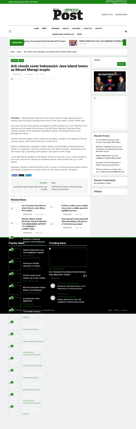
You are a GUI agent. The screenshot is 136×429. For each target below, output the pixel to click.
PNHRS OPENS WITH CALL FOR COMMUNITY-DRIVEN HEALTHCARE (118, 7)
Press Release (28, 244)
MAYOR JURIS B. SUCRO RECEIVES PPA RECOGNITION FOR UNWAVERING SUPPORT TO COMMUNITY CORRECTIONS (34, 224)
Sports (98, 28)
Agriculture (27, 329)
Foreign (14, 60)
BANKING (26, 281)
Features (76, 28)
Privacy (116, 310)
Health (66, 28)
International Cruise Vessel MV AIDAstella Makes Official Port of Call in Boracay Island (75, 221)
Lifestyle (88, 28)
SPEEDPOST (17, 74)
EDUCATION (26, 257)
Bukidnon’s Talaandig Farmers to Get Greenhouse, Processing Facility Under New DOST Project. (118, 5)
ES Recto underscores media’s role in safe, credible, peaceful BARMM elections (75, 208)
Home (36, 28)
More (79, 34)
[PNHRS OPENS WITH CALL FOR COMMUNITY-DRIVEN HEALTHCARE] (61, 44)
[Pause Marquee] (124, 42)
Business (56, 28)
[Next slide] (126, 1)
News (44, 28)
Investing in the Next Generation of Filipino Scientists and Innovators (118, 2)
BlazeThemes (49, 310)
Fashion (26, 305)
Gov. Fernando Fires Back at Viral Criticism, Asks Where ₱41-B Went (118, 3)
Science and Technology (63, 34)
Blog (110, 310)
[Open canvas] (10, 31)
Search (97, 60)
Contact (124, 310)
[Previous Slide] (120, 237)
